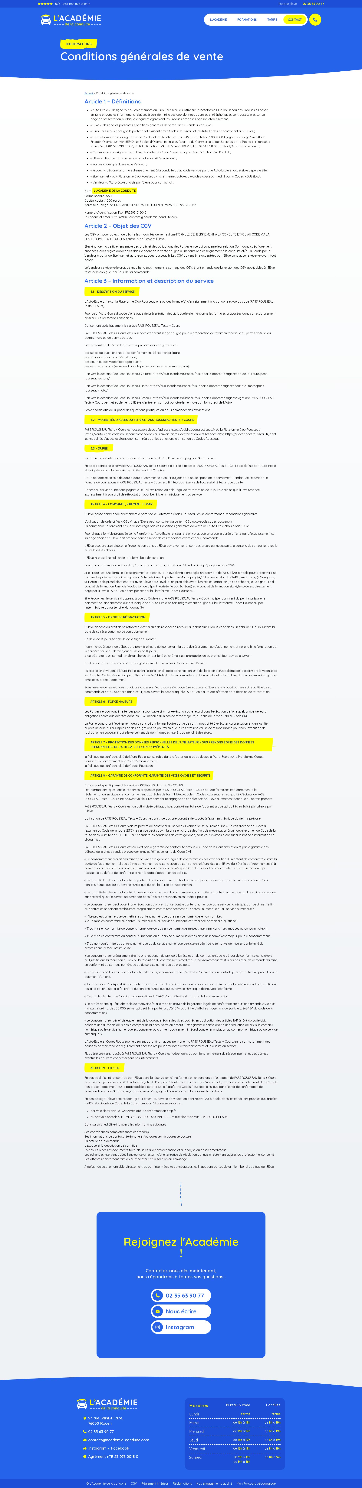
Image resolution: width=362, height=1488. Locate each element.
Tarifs (272, 19)
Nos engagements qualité (214, 1483)
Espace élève (287, 4)
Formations (247, 19)
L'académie (218, 19)
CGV (134, 1483)
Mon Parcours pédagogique (256, 1483)
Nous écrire (181, 1311)
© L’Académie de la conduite (106, 1483)
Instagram (180, 1327)
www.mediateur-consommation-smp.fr (149, 1111)
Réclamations (182, 1483)
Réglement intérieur (154, 1483)
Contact (295, 19)
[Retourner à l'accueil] (71, 19)
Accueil (88, 93)
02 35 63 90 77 (313, 4)
